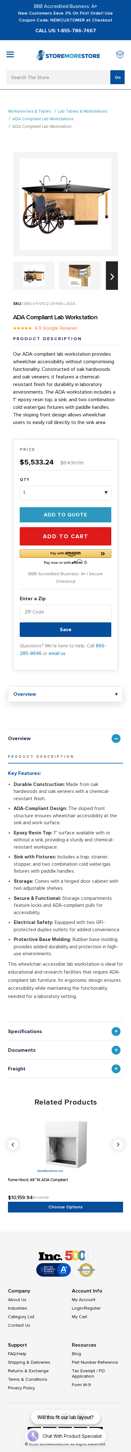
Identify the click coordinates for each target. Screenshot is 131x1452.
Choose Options (65, 1207)
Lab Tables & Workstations (82, 111)
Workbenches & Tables (29, 111)
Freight (16, 1069)
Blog (76, 1353)
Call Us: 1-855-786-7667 (65, 31)
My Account (83, 1299)
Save (66, 629)
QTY (25, 479)
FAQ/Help (17, 1353)
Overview (19, 738)
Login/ (78, 1308)
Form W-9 (81, 1384)
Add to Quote (65, 515)
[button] (65, 556)
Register (92, 1308)
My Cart (79, 1316)
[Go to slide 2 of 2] (112, 275)
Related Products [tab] (65, 1102)
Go (118, 77)
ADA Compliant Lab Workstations (43, 119)
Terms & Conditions (27, 1379)
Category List (21, 1316)
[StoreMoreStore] (68, 55)
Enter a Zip (33, 598)
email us (57, 653)
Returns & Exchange (28, 1371)
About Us (17, 1299)
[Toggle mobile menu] (10, 54)
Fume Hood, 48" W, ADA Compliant (38, 1179)
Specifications (25, 1031)
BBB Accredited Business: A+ (65, 6)
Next (118, 1144)
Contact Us (19, 1325)
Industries (17, 1308)
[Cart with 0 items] (120, 55)
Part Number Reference (95, 1362)
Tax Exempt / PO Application (88, 1373)
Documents (22, 1050)
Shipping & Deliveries (29, 1362)
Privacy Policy (21, 1388)
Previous (66, 1144)
